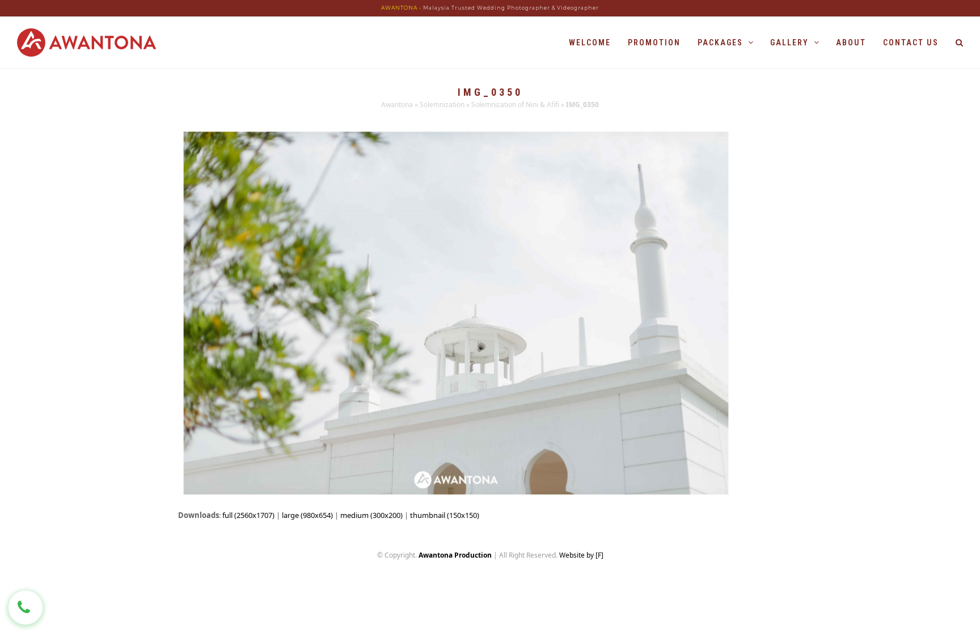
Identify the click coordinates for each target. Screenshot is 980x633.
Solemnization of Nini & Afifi (515, 104)
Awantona (397, 104)
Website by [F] (581, 555)
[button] (959, 42)
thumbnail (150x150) (444, 515)
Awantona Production (455, 555)
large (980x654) (307, 515)
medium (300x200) (371, 515)
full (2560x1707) (248, 515)
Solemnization (442, 104)
